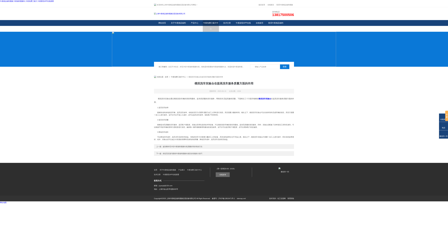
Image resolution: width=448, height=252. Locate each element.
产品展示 (181, 170)
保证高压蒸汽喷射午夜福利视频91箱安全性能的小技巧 (182, 153)
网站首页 (162, 23)
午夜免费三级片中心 (210, 26)
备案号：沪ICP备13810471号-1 (223, 198)
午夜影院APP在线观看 (243, 26)
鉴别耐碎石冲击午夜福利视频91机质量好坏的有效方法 (182, 146)
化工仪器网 (281, 198)
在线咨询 (222, 175)
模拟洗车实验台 (265, 99)
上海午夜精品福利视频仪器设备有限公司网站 (179, 5)
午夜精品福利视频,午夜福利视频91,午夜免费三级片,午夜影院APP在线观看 (27, 1)
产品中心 (194, 23)
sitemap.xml (241, 198)
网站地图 (3, 202)
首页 (166, 77)
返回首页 (262, 5)
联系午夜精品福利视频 (284, 5)
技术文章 (227, 23)
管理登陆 (290, 198)
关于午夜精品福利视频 (178, 26)
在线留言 (271, 5)
